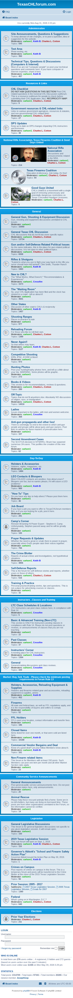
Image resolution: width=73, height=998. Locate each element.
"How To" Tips (19, 493)
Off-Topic (16, 394)
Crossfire (37, 281)
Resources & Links (36, 83)
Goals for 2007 (40, 889)
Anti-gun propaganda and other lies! (33, 422)
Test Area (16, 48)
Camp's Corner (20, 521)
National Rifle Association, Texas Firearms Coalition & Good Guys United (37, 141)
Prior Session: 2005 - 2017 (26, 884)
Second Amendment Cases (27, 439)
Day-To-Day (36, 458)
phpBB (26, 991)
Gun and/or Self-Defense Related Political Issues (40, 244)
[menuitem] (6, 11)
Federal (15, 896)
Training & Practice (22, 583)
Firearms (16, 702)
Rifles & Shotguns (22, 259)
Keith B (37, 41)
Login (4, 930)
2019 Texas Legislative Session (29, 839)
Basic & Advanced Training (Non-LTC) (33, 620)
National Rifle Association (55, 149)
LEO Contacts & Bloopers (26, 476)
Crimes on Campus (22, 867)
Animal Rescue (20, 797)
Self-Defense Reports (23, 568)
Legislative (37, 818)
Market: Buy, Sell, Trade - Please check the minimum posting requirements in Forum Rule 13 (36, 678)
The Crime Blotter (21, 553)
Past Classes (18, 639)
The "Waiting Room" (23, 289)
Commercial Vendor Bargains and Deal (34, 745)
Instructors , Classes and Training (36, 599)
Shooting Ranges (21, 316)
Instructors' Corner (22, 650)
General (36, 211)
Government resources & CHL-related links (36, 108)
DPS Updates (19, 123)
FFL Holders (18, 717)
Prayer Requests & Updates (27, 538)
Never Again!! (19, 341)
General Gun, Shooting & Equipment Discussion (40, 217)
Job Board (17, 506)
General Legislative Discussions (30, 824)
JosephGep (23, 978)
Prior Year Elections (23, 916)
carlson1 (27, 41)
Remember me (47, 948)
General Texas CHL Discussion (29, 232)
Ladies (15, 409)
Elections (36, 911)
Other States (18, 304)
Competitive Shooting (24, 354)
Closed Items (19, 730)
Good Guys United (43, 187)
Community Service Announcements (36, 776)
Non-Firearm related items (26, 757)
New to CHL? (19, 274)
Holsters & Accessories (25, 463)
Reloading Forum (21, 329)
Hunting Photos (20, 367)
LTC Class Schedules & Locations (31, 605)
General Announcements (26, 782)
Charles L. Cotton (51, 41)
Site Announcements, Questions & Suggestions (40, 34)
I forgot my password (11, 948)
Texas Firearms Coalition (42, 170)
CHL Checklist (19, 88)
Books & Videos (20, 382)
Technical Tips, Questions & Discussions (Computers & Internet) (36, 63)
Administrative (36, 28)
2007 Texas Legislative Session (40, 887)
